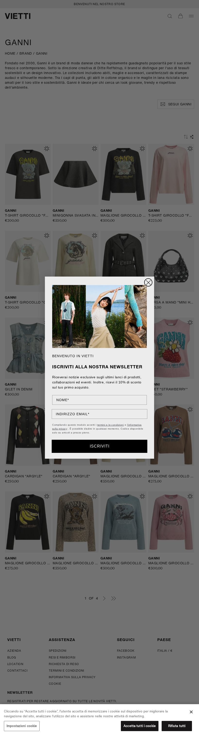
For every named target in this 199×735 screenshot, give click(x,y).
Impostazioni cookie (22, 726)
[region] (99, 719)
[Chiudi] (191, 712)
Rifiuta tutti (177, 726)
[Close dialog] (148, 282)
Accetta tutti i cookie (140, 726)
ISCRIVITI (99, 446)
